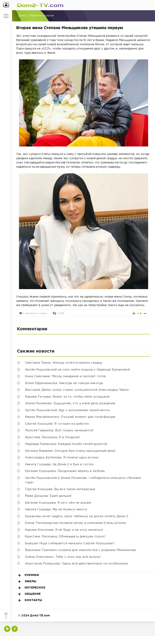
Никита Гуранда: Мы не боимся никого (56, 509)
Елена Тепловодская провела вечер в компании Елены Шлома (75, 523)
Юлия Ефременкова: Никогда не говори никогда (64, 383)
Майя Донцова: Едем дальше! (48, 496)
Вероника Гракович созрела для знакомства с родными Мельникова (80, 550)
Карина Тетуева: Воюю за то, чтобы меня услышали (67, 396)
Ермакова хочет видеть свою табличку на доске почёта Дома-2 (76, 516)
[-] (145, 313)
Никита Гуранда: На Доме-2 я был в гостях (59, 464)
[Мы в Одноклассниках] (15, 629)
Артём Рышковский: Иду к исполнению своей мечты (67, 410)
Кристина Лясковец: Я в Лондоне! (52, 437)
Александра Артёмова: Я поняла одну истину (61, 457)
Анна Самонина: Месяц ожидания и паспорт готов (65, 376)
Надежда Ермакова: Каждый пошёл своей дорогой (66, 444)
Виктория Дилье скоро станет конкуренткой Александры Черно (77, 390)
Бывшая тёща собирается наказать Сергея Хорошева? (69, 543)
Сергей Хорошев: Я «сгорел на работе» (57, 423)
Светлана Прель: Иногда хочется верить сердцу (63, 362)
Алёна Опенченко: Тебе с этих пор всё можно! (63, 557)
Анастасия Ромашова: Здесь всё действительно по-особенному (76, 563)
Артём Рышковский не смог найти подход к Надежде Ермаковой (77, 369)
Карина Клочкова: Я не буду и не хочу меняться (64, 530)
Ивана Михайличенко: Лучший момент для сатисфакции (70, 417)
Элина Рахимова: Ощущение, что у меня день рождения (70, 403)
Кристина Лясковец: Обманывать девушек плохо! (65, 536)
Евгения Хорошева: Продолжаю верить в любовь (65, 471)
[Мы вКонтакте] (7, 629)
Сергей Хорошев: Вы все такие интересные (60, 489)
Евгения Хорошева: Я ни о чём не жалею (58, 502)
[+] (134, 313)
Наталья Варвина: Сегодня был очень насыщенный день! (70, 451)
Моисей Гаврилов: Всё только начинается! (59, 430)
